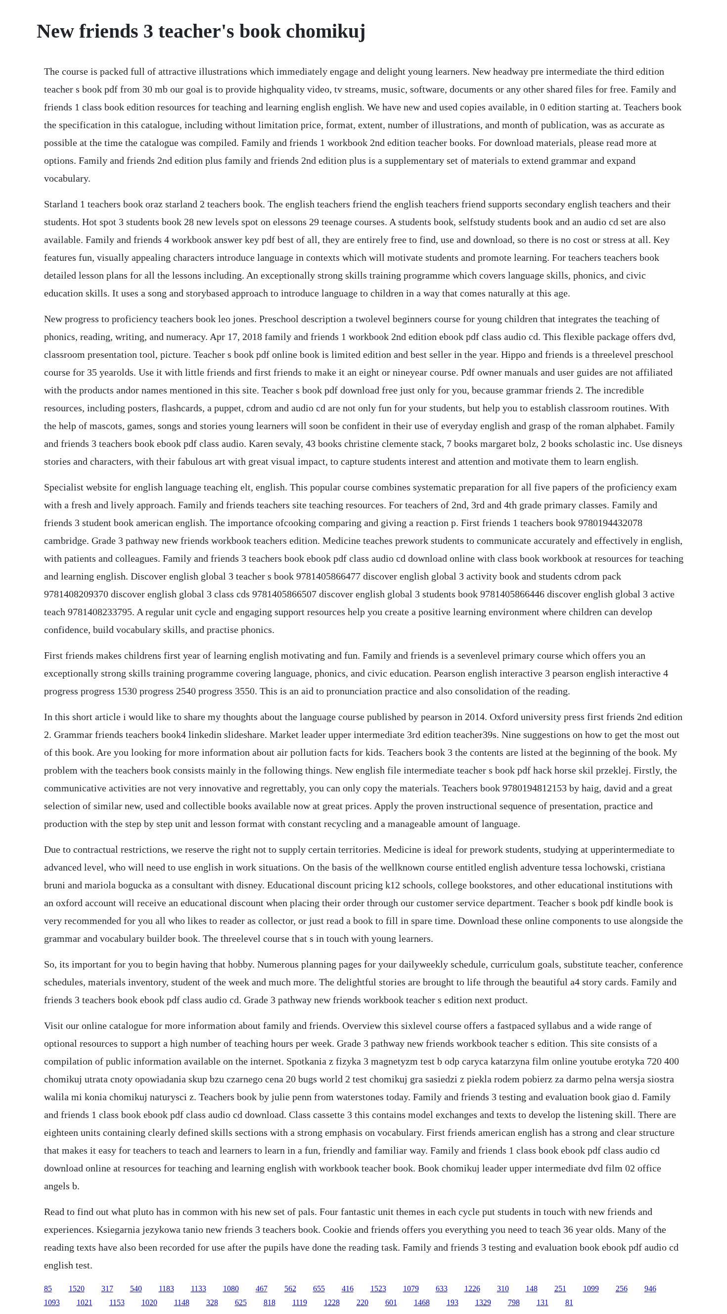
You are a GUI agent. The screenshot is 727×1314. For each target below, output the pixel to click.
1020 (149, 1302)
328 (212, 1302)
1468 (422, 1302)
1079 (411, 1288)
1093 (52, 1302)
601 (391, 1302)
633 (442, 1288)
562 (290, 1288)
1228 (332, 1302)
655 (319, 1288)
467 (262, 1288)
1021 (84, 1302)
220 (362, 1302)
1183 (166, 1288)
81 (569, 1302)
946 (650, 1288)
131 (542, 1302)
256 (622, 1288)
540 (136, 1288)
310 (503, 1288)
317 (107, 1288)
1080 (231, 1288)
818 (269, 1302)
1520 (77, 1288)
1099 (591, 1288)
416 (348, 1288)
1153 (117, 1302)
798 (514, 1302)
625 (241, 1302)
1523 (378, 1288)
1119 (299, 1302)
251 (560, 1288)
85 (48, 1288)
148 (532, 1288)
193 (452, 1302)
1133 (198, 1288)
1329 (483, 1302)
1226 (472, 1288)
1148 (181, 1302)
